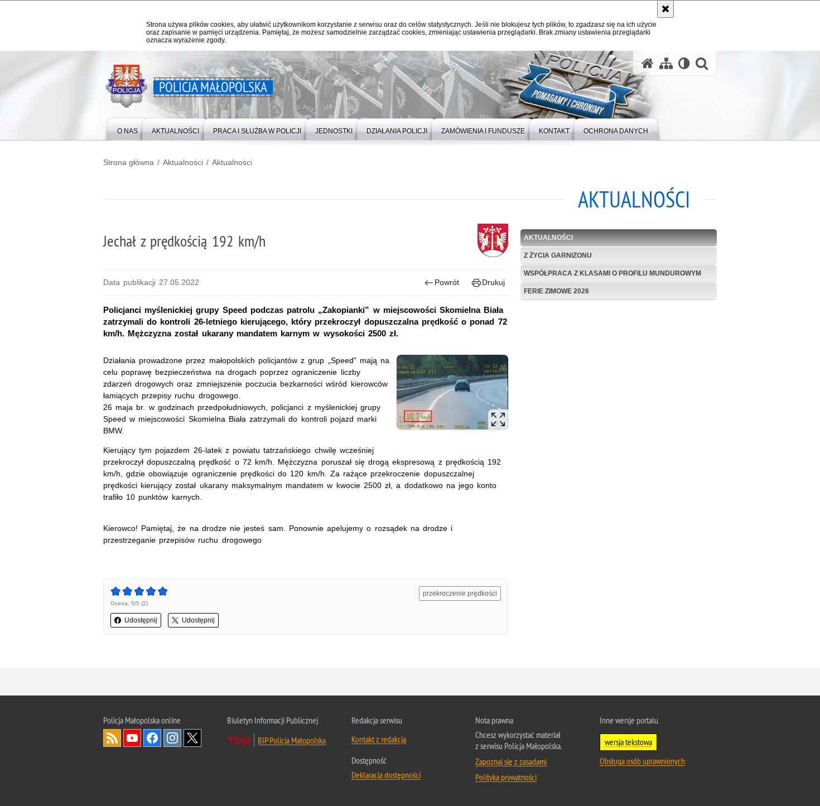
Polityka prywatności (506, 777)
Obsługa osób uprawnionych (642, 760)
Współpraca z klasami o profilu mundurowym (612, 273)
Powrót (447, 282)
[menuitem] (127, 129)
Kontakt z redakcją (378, 739)
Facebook (152, 738)
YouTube (132, 738)
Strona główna (128, 162)
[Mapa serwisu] (666, 63)
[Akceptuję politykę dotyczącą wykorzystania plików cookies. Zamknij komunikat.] (665, 9)
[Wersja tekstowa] (684, 63)
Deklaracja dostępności (386, 774)
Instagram (172, 738)
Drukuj (493, 282)
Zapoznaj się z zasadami (511, 761)
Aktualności (183, 162)
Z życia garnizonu (558, 255)
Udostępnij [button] (140, 620)
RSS (112, 738)
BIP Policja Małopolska (292, 740)
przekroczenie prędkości (460, 593)
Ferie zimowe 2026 (556, 291)
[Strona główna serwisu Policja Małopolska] (647, 63)
